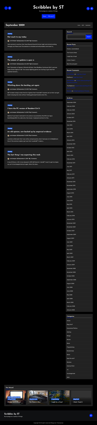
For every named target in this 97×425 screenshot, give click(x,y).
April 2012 (69, 151)
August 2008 (70, 283)
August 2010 (70, 193)
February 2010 (71, 215)
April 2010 (69, 208)
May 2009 (69, 249)
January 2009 (71, 264)
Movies (69, 339)
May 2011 (69, 170)
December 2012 (71, 144)
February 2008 (71, 306)
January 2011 (70, 178)
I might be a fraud (72, 56)
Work (68, 377)
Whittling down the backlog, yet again (23, 85)
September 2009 (71, 234)
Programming (70, 347)
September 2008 (71, 279)
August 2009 (70, 238)
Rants (68, 354)
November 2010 (71, 185)
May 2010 (69, 204)
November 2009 (71, 227)
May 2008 (69, 295)
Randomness (70, 351)
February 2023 (71, 110)
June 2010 (70, 200)
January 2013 (70, 140)
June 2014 (70, 129)
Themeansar (60, 423)
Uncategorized (71, 373)
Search (69, 32)
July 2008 (70, 287)
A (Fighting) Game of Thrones (81, 91)
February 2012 (71, 159)
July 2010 (69, 196)
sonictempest (13, 40)
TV (67, 369)
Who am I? (51, 16)
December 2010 (71, 181)
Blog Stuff (70, 324)
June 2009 (70, 245)
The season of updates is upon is (20, 60)
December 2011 (71, 162)
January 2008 (71, 310)
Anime (68, 320)
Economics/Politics (72, 328)
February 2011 (71, 174)
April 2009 (70, 253)
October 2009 (70, 230)
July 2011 (69, 166)
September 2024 (71, 102)
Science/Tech (70, 366)
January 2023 (71, 113)
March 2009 (70, 257)
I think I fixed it (71, 60)
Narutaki (69, 91)
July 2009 (70, 242)
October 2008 (70, 276)
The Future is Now (72, 52)
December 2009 (71, 223)
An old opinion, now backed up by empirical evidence (29, 132)
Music (68, 343)
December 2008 (71, 268)
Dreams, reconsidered (73, 49)
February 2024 (71, 106)
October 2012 (70, 147)
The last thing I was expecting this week (23, 155)
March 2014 (70, 132)
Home (44, 16)
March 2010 (70, 212)
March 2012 (70, 155)
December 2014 (71, 121)
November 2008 (71, 272)
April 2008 (70, 298)
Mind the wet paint (72, 64)
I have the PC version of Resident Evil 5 (23, 108)
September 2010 (71, 189)
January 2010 (70, 219)
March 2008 (70, 302)
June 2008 (70, 291)
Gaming (10, 33)
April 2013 (69, 136)
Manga (69, 335)
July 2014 (69, 125)
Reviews (69, 362)
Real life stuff (71, 358)
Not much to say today (16, 37)
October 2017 (70, 117)
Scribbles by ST (48, 7)
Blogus (53, 423)
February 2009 (71, 261)
